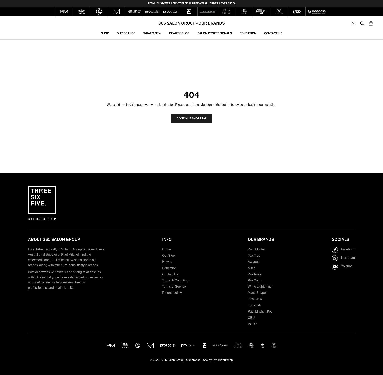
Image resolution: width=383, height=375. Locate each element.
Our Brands (126, 33)
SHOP (105, 33)
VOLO (252, 324)
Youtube (347, 266)
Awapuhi (254, 261)
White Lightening (260, 286)
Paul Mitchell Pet (260, 311)
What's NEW (152, 33)
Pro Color (254, 280)
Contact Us (273, 33)
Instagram (348, 257)
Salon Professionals (214, 33)
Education (248, 33)
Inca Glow (255, 299)
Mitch (251, 268)
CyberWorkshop (222, 359)
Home (166, 249)
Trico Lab (254, 305)
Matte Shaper (257, 292)
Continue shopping (191, 118)
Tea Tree (254, 255)
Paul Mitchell (257, 249)
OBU (251, 317)
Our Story (169, 255)
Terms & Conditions (176, 280)
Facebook (348, 249)
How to (167, 261)
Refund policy (172, 292)
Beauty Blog (179, 33)
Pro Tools (254, 274)
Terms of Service (174, 286)
